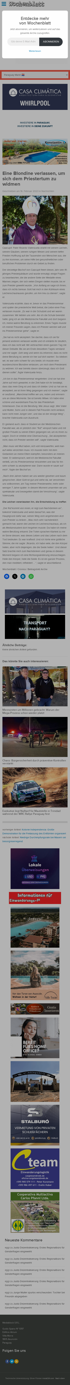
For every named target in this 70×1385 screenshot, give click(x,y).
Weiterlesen (35, 51)
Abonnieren (51, 41)
